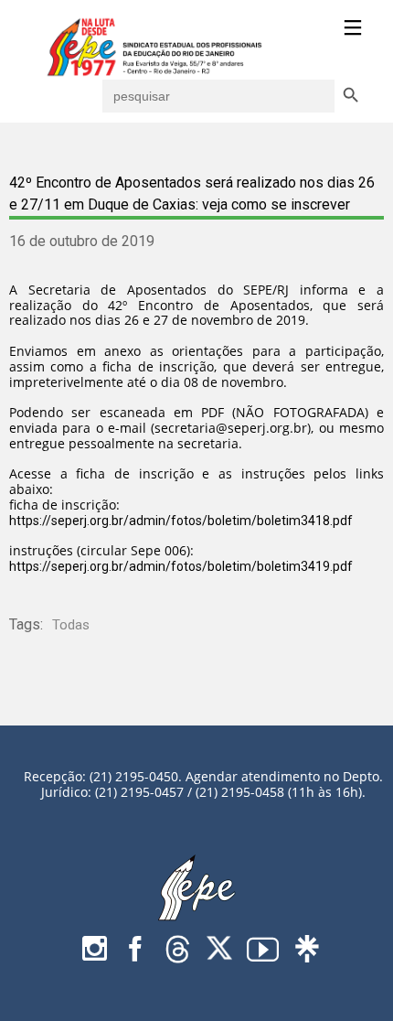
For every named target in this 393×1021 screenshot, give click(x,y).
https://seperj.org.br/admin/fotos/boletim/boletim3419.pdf (181, 566)
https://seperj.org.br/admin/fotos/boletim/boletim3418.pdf (181, 520)
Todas (71, 625)
